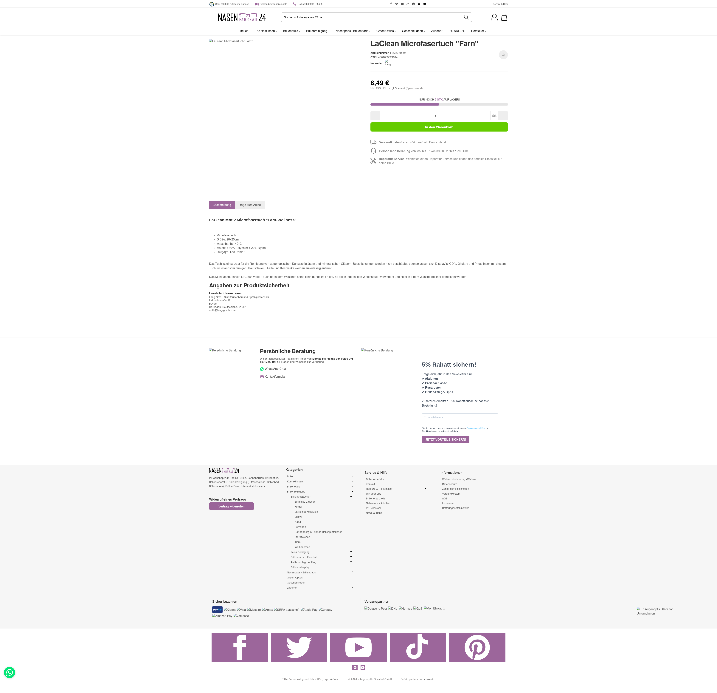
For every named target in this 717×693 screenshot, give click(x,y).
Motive (298, 516)
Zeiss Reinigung (300, 552)
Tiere (298, 542)
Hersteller (477, 31)
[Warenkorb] (504, 17)
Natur (298, 522)
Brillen (244, 31)
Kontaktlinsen (266, 31)
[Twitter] (396, 3)
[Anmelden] (494, 17)
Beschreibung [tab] (222, 205)
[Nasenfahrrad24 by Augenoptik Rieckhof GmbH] (242, 17)
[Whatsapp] (9, 672)
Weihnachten (302, 547)
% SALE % (458, 31)
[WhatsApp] (424, 3)
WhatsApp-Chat (275, 368)
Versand (400, 88)
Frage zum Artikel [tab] (250, 205)
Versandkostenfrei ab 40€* (273, 3)
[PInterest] (413, 3)
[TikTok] (407, 3)
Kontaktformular (275, 376)
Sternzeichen (302, 537)
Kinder (298, 506)
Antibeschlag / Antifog (303, 562)
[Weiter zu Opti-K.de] (655, 611)
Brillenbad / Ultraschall (304, 557)
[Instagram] (419, 3)
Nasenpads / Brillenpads (352, 31)
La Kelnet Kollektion (306, 511)
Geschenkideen (412, 31)
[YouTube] (402, 3)
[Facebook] (390, 3)
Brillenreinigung (316, 31)
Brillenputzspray (300, 567)
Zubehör (436, 31)
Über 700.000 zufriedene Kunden (232, 3)
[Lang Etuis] (389, 63)
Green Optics (385, 31)
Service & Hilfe (500, 3)
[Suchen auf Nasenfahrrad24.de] (466, 17)
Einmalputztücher (305, 501)
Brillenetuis (290, 31)
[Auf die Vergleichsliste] (503, 54)
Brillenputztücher (301, 496)
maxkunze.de (426, 679)
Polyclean (300, 527)
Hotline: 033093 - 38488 (309, 3)
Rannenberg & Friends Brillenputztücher (318, 532)
